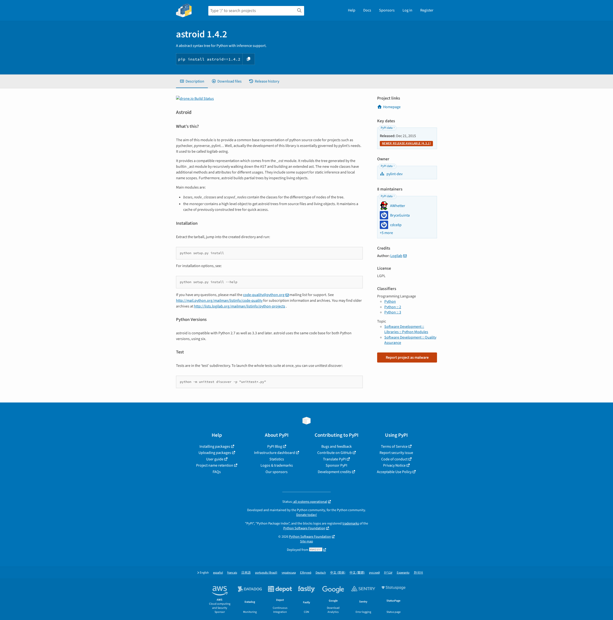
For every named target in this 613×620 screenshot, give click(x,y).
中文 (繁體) (357, 573)
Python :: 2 (392, 307)
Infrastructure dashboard (274, 452)
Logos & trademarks (277, 465)
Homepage (392, 107)
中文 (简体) (337, 573)
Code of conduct (394, 459)
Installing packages (214, 446)
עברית (388, 573)
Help (351, 10)
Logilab (396, 255)
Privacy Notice (394, 465)
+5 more (386, 232)
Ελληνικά (305, 573)
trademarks (350, 523)
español (218, 573)
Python (390, 301)
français (232, 573)
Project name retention (214, 465)
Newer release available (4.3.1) (406, 143)
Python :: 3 (392, 312)
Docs (367, 10)
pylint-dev (394, 174)
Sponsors (387, 10)
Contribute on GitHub (334, 452)
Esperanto (403, 573)
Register (426, 10)
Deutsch (321, 573)
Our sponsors (277, 472)
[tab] (192, 81)
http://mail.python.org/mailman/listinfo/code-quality (219, 300)
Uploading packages (215, 452)
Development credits (334, 472)
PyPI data (386, 128)
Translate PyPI (334, 459)
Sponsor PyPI (336, 465)
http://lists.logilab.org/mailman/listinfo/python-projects (239, 306)
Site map (306, 541)
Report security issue (396, 452)
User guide (214, 459)
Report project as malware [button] (407, 357)
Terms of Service (394, 446)
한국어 (418, 573)
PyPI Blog (274, 446)
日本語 (246, 573)
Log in (407, 10)
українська (289, 573)
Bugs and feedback (336, 446)
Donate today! (306, 514)
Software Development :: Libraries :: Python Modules (406, 329)
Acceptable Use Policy (394, 472)
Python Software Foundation (304, 528)
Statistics (276, 459)
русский (374, 573)
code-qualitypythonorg (263, 294)
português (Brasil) (266, 573)
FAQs (217, 472)
